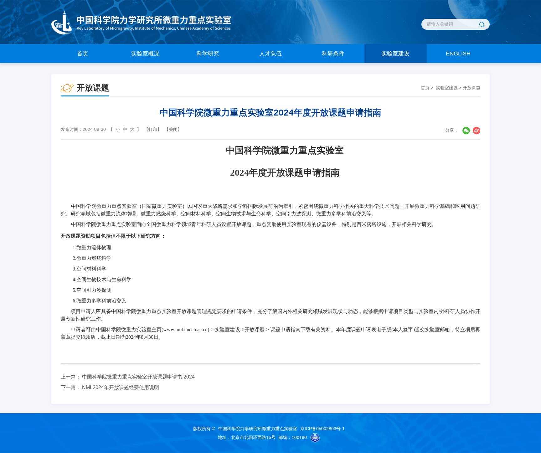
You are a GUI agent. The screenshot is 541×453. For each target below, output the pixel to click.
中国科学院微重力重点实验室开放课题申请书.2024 (138, 376)
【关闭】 (173, 129)
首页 (82, 53)
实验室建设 (395, 53)
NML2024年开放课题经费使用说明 (120, 387)
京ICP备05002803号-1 (322, 428)
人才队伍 (270, 53)
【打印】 (153, 129)
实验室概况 (145, 53)
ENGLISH (458, 53)
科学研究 (208, 53)
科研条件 (333, 53)
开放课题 (471, 87)
